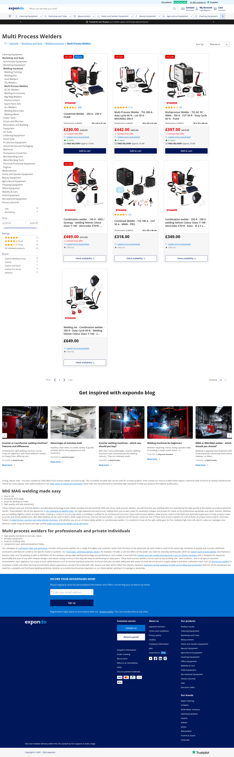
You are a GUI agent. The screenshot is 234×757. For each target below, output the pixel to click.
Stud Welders (11, 79)
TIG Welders (10, 82)
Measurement (9, 170)
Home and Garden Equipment (17, 174)
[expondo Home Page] (5, 43)
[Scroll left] (21, 22)
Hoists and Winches (13, 121)
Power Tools (9, 117)
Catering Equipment (12, 54)
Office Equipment (11, 188)
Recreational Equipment (14, 198)
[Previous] (54, 379)
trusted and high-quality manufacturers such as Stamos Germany (167, 555)
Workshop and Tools (13, 57)
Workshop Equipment (14, 65)
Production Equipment (15, 142)
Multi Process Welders (16, 86)
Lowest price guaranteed (78, 137)
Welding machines (13, 68)
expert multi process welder (204, 551)
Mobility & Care (10, 191)
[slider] (3, 228)
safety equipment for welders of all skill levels (67, 523)
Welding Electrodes (14, 110)
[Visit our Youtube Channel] (150, 659)
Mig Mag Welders (13, 96)
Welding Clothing (13, 72)
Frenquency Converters (15, 153)
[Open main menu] (10, 16)
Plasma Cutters (12, 100)
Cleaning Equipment (12, 184)
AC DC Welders (12, 89)
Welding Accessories (14, 93)
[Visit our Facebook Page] (155, 659)
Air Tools (7, 131)
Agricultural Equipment (14, 181)
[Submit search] (174, 9)
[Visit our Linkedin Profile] (160, 659)
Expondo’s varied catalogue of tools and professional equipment (173, 565)
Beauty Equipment (11, 177)
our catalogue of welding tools (60, 511)
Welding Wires (11, 114)
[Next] (64, 379)
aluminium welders (220, 561)
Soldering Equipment (14, 135)
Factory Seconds (10, 202)
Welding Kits (10, 75)
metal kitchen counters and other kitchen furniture (34, 520)
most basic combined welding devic (82, 551)
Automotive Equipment (15, 61)
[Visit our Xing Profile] (165, 659)
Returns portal (131, 637)
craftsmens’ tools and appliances (33, 548)
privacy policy (106, 611)
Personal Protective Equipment (19, 163)
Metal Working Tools (13, 160)
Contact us (131, 628)
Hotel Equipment (11, 195)
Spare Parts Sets (12, 103)
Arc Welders (10, 107)
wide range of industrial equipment (66, 483)
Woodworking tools (13, 156)
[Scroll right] (213, 22)
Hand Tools (9, 138)
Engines (7, 167)
